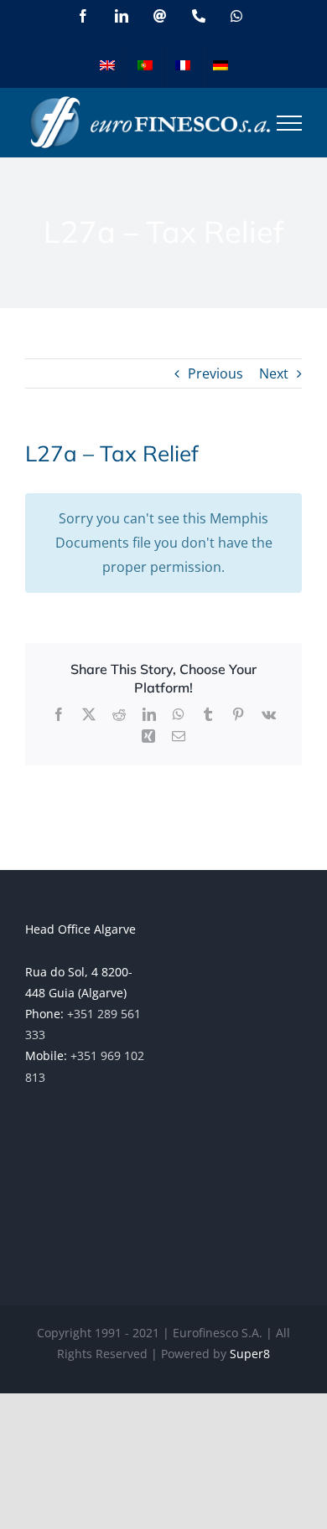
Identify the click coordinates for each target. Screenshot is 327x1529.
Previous (215, 373)
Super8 (250, 1354)
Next (273, 373)
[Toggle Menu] (289, 123)
